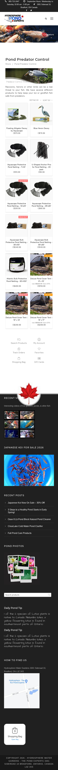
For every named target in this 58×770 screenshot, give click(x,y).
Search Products (19, 343)
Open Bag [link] (14, 739)
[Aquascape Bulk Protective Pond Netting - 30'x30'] (41, 225)
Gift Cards (39, 362)
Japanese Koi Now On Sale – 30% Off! (26, 503)
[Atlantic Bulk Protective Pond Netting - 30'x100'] (17, 264)
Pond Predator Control (25, 64)
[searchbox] (27, 595)
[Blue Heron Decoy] (41, 114)
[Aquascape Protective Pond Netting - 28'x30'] (41, 189)
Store (8, 64)
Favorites (39, 352)
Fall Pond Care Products (19, 533)
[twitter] (31, 10)
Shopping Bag (18, 362)
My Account (39, 343)
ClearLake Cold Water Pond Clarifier (25, 526)
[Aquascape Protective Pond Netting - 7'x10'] (17, 150)
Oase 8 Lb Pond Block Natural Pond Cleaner (29, 519)
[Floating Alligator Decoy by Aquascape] (17, 114)
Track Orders (19, 352)
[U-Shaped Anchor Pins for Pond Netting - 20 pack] (41, 150)
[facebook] (26, 10)
